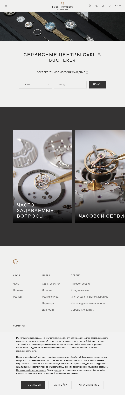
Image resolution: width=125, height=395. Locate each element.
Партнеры (48, 303)
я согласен (33, 385)
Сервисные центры (82, 310)
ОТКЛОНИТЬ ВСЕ (89, 385)
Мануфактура (50, 297)
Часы (16, 284)
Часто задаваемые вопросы (88, 303)
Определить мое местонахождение (61, 72)
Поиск (97, 84)
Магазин (18, 297)
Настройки (60, 385)
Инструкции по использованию (89, 297)
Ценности (48, 310)
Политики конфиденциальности (31, 370)
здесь (58, 370)
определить (62, 345)
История (47, 290)
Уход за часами (80, 290)
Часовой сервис (80, 284)
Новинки (18, 290)
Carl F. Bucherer (51, 284)
